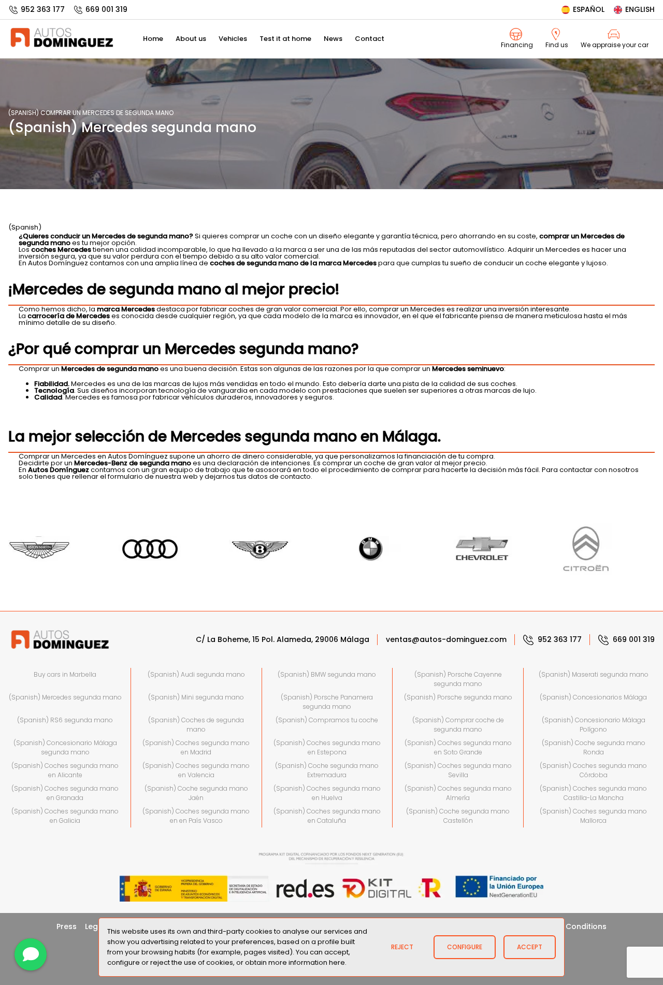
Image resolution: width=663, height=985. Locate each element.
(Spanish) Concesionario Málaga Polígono (593, 725)
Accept (529, 947)
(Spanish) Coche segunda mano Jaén (196, 793)
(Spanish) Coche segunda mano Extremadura (327, 770)
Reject (402, 947)
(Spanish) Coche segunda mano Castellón (458, 816)
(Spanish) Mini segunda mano (196, 697)
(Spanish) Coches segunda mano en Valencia (196, 770)
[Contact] (31, 954)
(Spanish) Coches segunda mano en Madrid (196, 747)
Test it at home (285, 39)
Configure (464, 947)
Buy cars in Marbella (65, 674)
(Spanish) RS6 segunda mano (65, 720)
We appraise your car (614, 44)
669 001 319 (106, 9)
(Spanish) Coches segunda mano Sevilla (458, 770)
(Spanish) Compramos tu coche (327, 720)
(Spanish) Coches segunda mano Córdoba (593, 770)
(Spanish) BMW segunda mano (327, 674)
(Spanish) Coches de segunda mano (196, 725)
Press (66, 926)
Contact (369, 39)
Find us (556, 44)
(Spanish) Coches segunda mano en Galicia (65, 816)
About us (191, 39)
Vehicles (233, 39)
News (333, 39)
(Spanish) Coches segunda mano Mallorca (593, 816)
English (640, 9)
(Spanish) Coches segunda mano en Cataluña (327, 816)
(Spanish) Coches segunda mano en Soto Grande (458, 747)
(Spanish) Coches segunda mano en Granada (65, 793)
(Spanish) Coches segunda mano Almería (458, 793)
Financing (517, 44)
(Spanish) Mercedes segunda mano (65, 697)
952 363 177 (43, 9)
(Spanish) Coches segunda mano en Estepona (327, 747)
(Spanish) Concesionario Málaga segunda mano (65, 747)
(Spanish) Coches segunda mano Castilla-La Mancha (593, 793)
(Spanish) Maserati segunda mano (593, 674)
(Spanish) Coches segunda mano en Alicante (65, 770)
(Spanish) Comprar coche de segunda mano (458, 725)
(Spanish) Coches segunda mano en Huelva (327, 793)
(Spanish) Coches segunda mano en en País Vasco (196, 816)
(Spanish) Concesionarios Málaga (593, 697)
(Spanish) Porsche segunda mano (458, 697)
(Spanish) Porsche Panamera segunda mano (327, 702)
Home (153, 39)
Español (588, 9)
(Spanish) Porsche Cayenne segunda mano (458, 679)
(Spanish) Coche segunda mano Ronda (593, 747)
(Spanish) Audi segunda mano (196, 674)
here (337, 962)
